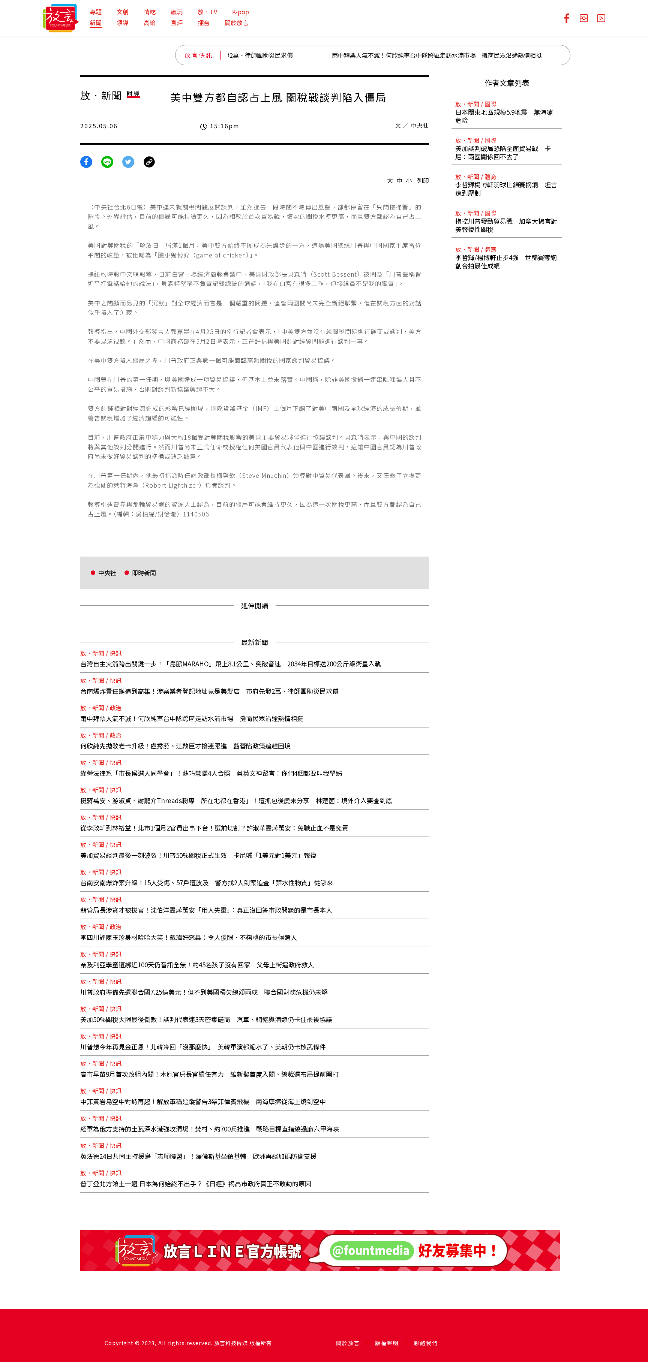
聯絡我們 (426, 1343)
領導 (123, 22)
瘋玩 (177, 11)
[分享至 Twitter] (128, 160)
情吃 (150, 11)
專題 (96, 11)
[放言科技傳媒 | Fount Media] (61, 17)
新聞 (96, 22)
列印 (423, 180)
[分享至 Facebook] (86, 160)
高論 (150, 22)
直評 (177, 22)
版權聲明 (387, 1343)
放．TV (207, 11)
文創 (123, 11)
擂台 (204, 22)
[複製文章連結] (149, 160)
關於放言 (237, 22)
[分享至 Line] (107, 160)
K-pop (240, 11)
